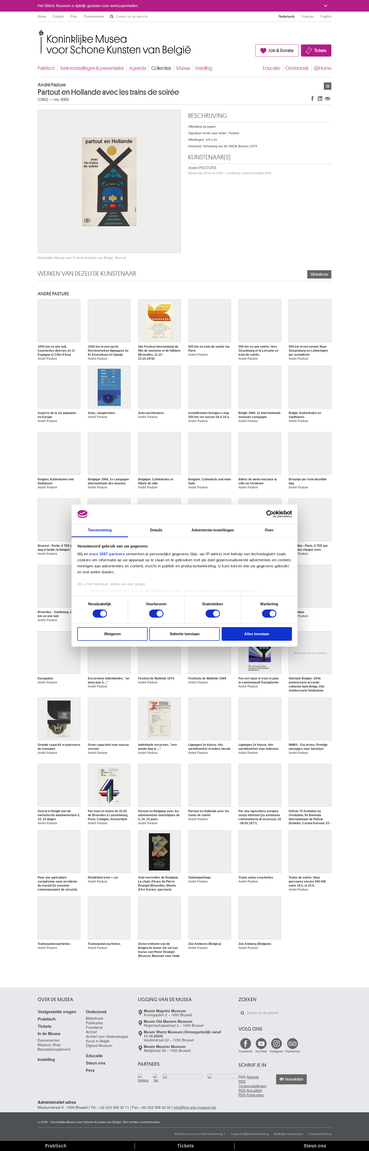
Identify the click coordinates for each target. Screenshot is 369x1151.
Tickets (320, 50)
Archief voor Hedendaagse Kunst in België (107, 1038)
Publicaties (94, 1023)
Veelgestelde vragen (57, 1012)
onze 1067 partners (107, 554)
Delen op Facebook (312, 98)
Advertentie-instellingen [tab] (213, 530)
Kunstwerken (327, 86)
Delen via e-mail (327, 98)
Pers (74, 16)
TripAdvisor (292, 1051)
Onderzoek (297, 68)
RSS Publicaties (251, 1095)
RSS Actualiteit (250, 1090)
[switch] (156, 614)
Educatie (271, 68)
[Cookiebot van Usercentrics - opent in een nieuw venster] (270, 514)
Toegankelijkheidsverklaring (249, 1133)
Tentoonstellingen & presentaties (92, 68)
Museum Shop (49, 1044)
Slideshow (319, 274)
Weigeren (112, 634)
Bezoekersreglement (54, 1049)
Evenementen (94, 16)
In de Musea (49, 1033)
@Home (322, 68)
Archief (91, 1032)
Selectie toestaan (185, 634)
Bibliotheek (94, 1018)
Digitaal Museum (99, 1045)
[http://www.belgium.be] (156, 1078)
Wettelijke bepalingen (288, 1133)
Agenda (137, 68)
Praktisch (46, 68)
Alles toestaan (256, 634)
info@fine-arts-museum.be (195, 1107)
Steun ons (95, 1063)
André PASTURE (229, 170)
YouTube (261, 1051)
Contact (58, 16)
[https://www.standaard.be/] (227, 1083)
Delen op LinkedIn (320, 98)
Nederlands (287, 16)
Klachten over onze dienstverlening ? (200, 1133)
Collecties (161, 68)
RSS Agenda (248, 1077)
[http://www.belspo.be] (143, 1078)
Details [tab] (156, 530)
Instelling (203, 68)
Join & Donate (281, 50)
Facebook (245, 1051)
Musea (183, 68)
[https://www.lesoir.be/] (183, 1077)
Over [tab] (269, 530)
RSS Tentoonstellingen (252, 1083)
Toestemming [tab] (100, 530)
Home (42, 16)
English (326, 16)
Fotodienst (94, 1027)
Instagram (276, 1051)
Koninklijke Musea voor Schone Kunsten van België (38, 32)
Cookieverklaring (319, 1133)
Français (307, 16)
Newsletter (294, 1079)
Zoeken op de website (111, 16)
